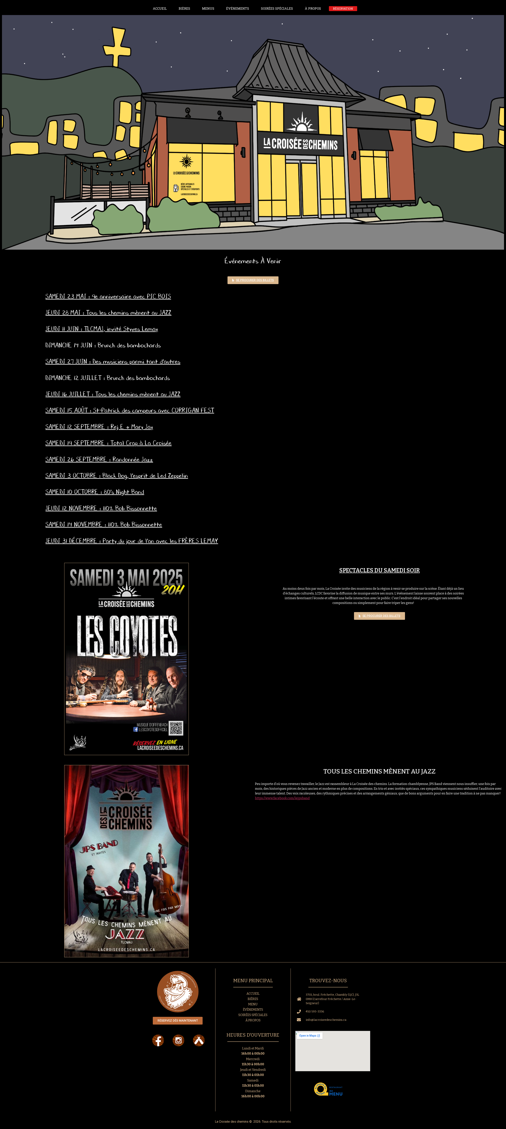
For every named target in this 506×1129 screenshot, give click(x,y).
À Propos (313, 8)
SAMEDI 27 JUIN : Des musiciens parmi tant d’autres (112, 361)
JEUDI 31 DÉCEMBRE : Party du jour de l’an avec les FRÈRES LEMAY (131, 541)
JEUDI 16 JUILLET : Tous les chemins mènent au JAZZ (112, 394)
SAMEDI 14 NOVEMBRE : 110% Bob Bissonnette (103, 524)
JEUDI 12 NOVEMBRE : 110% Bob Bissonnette (101, 508)
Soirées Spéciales (277, 8)
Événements (237, 8)
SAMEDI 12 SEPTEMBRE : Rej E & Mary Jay (99, 426)
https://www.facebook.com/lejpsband (282, 798)
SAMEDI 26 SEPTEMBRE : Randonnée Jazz (99, 459)
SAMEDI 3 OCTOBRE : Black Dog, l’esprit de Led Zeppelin (116, 475)
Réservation (343, 8)
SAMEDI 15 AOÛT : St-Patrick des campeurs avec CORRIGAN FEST (129, 410)
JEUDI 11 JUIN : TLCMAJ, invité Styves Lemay (101, 328)
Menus (208, 8)
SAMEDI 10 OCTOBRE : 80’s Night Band (94, 491)
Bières (184, 8)
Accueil (160, 8)
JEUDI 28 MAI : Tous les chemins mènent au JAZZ (108, 312)
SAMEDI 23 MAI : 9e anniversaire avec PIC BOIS (108, 296)
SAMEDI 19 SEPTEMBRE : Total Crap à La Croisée (108, 443)
